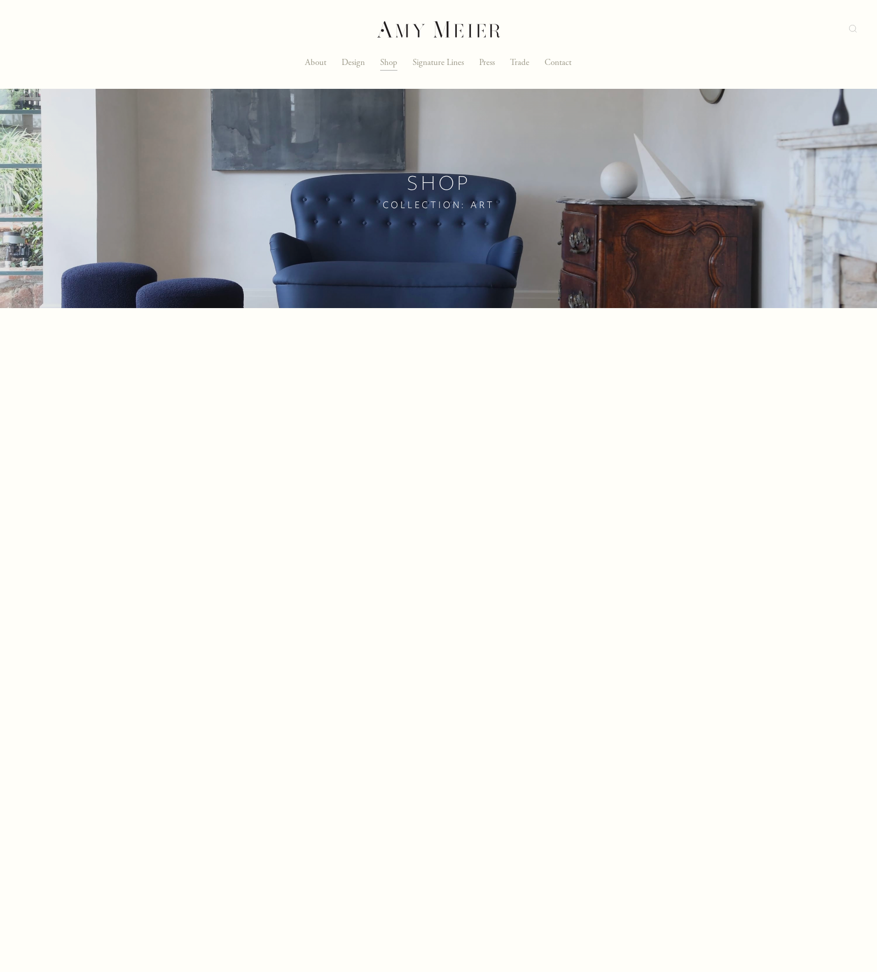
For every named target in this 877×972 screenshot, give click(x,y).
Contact (558, 62)
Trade (519, 62)
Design (353, 62)
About (315, 62)
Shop (388, 62)
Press (487, 62)
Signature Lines (438, 62)
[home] (438, 29)
